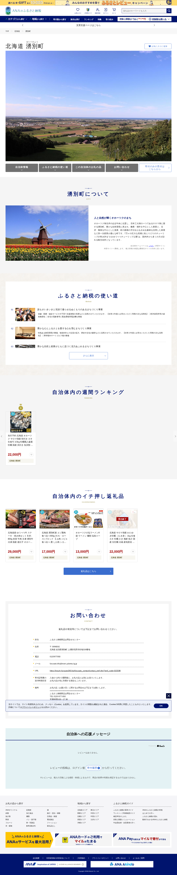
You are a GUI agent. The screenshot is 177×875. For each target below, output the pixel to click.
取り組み (109, 19)
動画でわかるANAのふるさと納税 (154, 820)
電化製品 (50, 820)
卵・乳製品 (30, 823)
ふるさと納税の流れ (149, 816)
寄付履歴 (92, 767)
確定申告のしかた (120, 816)
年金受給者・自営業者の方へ (124, 823)
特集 (99, 19)
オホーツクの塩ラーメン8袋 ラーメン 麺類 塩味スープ (88, 535)
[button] (23, 25)
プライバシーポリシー (100, 858)
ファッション (52, 823)
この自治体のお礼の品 (88, 167)
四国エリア (81, 820)
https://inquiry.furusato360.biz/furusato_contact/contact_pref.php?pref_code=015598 (85, 671)
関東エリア (81, 813)
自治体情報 (21, 167)
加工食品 (29, 813)
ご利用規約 (81, 858)
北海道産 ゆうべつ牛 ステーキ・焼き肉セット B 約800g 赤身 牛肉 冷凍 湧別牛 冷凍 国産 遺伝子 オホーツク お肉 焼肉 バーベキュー (20, 538)
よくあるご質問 (138, 858)
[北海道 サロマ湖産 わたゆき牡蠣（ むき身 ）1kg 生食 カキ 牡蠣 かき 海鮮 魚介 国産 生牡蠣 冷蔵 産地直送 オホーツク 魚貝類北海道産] (122, 519)
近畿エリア (81, 816)
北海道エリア (82, 810)
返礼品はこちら (88, 571)
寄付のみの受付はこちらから (155, 167)
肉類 (7, 813)
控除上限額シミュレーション (124, 820)
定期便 (28, 810)
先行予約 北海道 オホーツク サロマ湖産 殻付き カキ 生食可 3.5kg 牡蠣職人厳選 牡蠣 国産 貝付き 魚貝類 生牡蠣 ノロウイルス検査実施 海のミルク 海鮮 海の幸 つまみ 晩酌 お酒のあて (20, 444)
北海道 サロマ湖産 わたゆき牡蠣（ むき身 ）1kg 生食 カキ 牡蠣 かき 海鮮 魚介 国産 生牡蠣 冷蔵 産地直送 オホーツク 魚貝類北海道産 (122, 538)
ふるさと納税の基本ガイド (123, 810)
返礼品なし (51, 826)
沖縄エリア (81, 823)
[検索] (168, 10)
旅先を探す (75, 19)
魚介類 (8, 816)
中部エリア (95, 813)
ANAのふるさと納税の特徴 (152, 810)
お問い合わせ (122, 167)
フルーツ (9, 823)
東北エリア (95, 810)
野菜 (7, 820)
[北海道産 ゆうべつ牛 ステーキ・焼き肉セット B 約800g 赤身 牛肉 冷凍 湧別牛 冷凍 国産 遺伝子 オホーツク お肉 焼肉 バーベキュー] (21, 519)
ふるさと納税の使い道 (55, 167)
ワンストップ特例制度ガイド (124, 813)
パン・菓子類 (31, 820)
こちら (151, 246)
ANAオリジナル (11, 810)
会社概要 (36, 858)
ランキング (88, 19)
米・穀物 (9, 826)
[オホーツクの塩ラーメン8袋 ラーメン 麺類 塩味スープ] (88, 519)
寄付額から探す (59, 19)
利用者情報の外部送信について (58, 858)
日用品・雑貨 (52, 816)
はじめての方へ (148, 813)
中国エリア (95, 816)
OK (161, 706)
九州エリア (95, 820)
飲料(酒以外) (31, 826)
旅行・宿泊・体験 (53, 813)
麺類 (28, 816)
